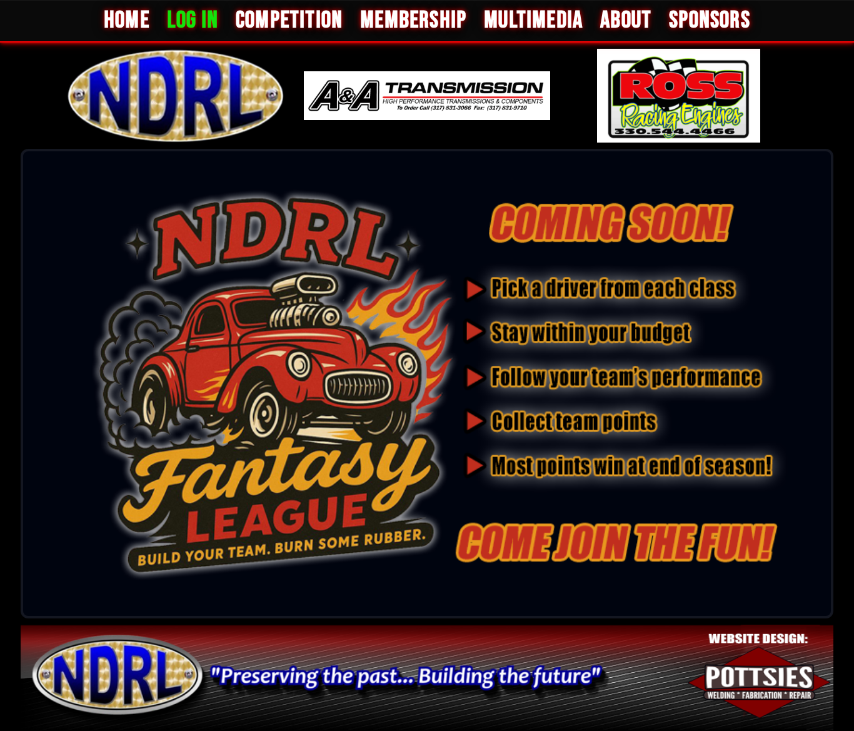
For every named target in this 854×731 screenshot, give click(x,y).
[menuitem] (126, 21)
